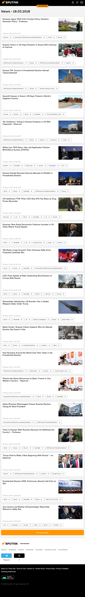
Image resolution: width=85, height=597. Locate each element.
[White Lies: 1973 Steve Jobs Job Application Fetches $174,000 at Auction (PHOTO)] (70, 153)
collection (44, 345)
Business (6, 217)
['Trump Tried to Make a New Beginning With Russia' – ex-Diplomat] (70, 461)
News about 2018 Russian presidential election (28, 37)
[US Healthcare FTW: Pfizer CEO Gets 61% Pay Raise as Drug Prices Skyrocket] (70, 204)
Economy (30, 550)
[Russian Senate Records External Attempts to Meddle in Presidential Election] (70, 178)
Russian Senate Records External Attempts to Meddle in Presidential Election (27, 174)
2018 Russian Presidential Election (14, 63)
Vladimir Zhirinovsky (52, 499)
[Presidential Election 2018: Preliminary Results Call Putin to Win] (70, 486)
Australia (43, 473)
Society (16, 114)
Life (16, 217)
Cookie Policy (40, 569)
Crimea (59, 294)
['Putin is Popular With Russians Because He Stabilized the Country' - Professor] (70, 435)
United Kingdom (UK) (61, 371)
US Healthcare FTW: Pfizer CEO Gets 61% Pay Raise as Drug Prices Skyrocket (29, 200)
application (52, 165)
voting (65, 140)
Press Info (12, 569)
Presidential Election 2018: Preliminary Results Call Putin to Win (29, 482)
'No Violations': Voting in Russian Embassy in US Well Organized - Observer (26, 123)
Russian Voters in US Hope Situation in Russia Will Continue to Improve (29, 46)
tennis (46, 525)
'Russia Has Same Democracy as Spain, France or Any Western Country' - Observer (27, 379)
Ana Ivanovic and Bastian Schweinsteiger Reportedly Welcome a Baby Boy (26, 508)
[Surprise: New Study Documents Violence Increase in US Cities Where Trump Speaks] (70, 230)
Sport (36, 525)
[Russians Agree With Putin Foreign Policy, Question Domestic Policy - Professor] (70, 24)
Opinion (6, 37)
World (50, 37)
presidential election (29, 345)
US (63, 165)
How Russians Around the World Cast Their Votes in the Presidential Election (28, 354)
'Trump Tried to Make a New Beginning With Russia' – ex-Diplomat (28, 456)
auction (41, 165)
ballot (55, 345)
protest (60, 242)
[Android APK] (7, 577)
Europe (6, 114)
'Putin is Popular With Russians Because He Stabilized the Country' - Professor (28, 431)
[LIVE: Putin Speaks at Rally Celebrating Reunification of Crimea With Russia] (70, 281)
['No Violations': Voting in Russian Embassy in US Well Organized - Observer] (70, 127)
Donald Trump (37, 242)
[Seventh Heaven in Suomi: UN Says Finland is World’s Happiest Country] (70, 101)
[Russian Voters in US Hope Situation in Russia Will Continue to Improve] (70, 50)
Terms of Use (21, 569)
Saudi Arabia (66, 319)
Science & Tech (50, 550)
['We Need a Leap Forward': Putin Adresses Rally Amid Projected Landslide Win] (70, 255)
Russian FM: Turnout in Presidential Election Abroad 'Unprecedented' (26, 71)
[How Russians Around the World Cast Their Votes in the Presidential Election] (70, 358)
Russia (60, 37)
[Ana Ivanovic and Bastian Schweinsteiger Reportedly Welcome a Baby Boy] (70, 512)
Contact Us (30, 569)
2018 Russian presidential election (50, 63)
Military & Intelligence (39, 319)
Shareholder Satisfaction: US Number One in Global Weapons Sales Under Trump (26, 302)
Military (39, 550)
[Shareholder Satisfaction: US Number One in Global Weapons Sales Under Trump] (70, 307)
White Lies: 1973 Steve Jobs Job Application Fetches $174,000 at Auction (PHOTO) (26, 148)
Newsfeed (37, 114)
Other (5, 345)
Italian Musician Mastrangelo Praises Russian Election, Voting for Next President (27, 405)
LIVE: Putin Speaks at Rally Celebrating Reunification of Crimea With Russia (27, 277)
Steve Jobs (29, 165)
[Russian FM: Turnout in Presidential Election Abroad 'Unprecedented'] (70, 76)
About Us (4, 569)
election (68, 63)
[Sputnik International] (11, 4)
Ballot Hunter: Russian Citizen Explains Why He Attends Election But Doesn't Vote (27, 328)
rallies (49, 242)
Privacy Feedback (62, 569)
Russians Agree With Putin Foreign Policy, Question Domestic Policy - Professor (26, 20)
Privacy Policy (50, 569)
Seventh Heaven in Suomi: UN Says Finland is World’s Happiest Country (27, 97)
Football (56, 525)
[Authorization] (73, 2)
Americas (12, 550)
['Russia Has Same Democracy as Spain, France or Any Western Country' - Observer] (70, 384)
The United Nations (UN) (53, 114)
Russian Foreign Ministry (47, 88)
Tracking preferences (8, 572)
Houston (45, 371)
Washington (33, 371)
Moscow (48, 294)
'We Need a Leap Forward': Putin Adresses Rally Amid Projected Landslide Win (27, 251)
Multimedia (63, 550)
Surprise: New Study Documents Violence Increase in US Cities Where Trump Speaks (28, 225)
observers (54, 140)
